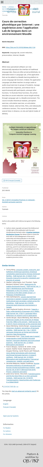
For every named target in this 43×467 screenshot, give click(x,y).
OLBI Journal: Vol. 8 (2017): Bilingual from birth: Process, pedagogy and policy (23, 370)
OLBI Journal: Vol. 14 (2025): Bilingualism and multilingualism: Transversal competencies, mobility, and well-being (22, 359)
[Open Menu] (2, 2)
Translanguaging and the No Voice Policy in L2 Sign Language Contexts (23, 376)
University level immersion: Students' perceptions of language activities (23, 328)
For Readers (7, 428)
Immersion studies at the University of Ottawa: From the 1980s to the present (22, 321)
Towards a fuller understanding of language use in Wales (23, 310)
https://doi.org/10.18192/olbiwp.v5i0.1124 (20, 47)
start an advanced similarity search (24, 391)
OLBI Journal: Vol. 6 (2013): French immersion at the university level (23, 323)
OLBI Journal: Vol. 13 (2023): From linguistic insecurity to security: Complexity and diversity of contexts (22, 278)
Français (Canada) (9, 407)
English (5, 404)
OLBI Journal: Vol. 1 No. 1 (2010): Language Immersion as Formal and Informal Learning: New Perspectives (22, 332)
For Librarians (7, 434)
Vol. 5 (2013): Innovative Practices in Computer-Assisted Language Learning (19, 10)
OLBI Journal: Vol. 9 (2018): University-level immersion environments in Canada (21, 305)
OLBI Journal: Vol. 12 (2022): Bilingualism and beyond (19, 344)
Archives (11, 7)
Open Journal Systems (11, 416)
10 (14, 386)
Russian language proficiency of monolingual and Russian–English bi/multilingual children (22, 365)
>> (17, 386)
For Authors (7, 431)
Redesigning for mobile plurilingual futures (21, 285)
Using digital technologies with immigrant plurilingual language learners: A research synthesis (21, 355)
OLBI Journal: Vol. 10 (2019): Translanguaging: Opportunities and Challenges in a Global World (23, 380)
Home (4, 7)
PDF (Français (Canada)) (12, 180)
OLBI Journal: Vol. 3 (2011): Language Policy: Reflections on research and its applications (21, 314)
